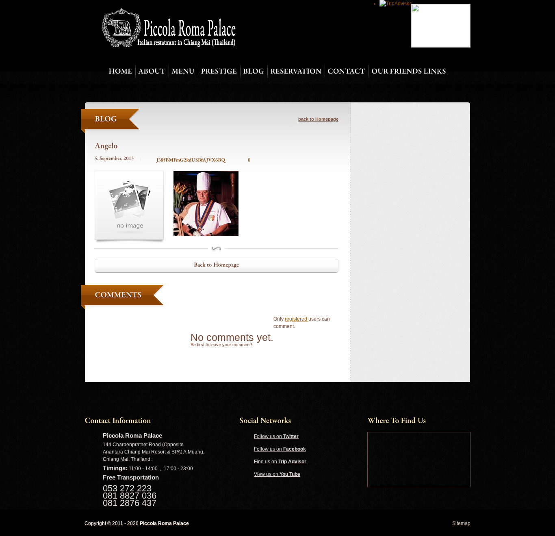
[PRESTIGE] (218, 72)
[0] (244, 160)
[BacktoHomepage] (216, 266)
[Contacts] (346, 72)
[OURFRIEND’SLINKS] (408, 72)
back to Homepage (318, 119)
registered (296, 319)
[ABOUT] (152, 72)
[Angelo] (106, 145)
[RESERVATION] (296, 72)
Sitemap (461, 523)
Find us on (280, 461)
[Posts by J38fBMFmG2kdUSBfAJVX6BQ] (185, 159)
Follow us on (276, 436)
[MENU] (183, 72)
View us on (277, 474)
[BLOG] (253, 72)
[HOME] (120, 72)
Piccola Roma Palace (164, 523)
